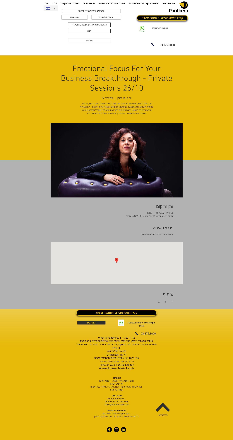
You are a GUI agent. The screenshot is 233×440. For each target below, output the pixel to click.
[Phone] (152, 44)
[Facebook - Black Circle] (109, 429)
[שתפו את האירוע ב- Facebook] (172, 302)
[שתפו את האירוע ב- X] (165, 302)
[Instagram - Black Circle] (116, 429)
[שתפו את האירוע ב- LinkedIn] (159, 302)
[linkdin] (123, 429)
